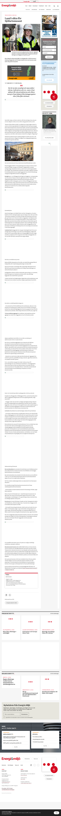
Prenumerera (34, 9)
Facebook (31, 765)
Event (46, 5)
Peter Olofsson (24, 775)
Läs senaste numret (49, 102)
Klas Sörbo (23, 779)
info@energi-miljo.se (6, 781)
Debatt (30, 5)
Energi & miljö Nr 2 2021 (12, 602)
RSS (38, 765)
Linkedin (34, 765)
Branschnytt (35, 5)
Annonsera (48, 9)
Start (26, 5)
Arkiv (49, 5)
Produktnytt (41, 5)
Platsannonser (56, 9)
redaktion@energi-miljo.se (26, 783)
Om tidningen (41, 9)
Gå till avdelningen (54, 613)
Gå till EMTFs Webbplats (54, 728)
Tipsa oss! (28, 9)
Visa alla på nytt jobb (49, 137)
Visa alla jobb (49, 80)
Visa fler (15, 746)
